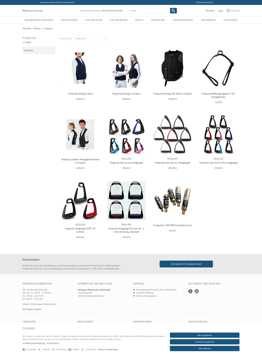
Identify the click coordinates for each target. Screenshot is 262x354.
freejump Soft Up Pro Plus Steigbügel (219, 162)
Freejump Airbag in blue (80, 93)
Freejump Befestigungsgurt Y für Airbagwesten (218, 95)
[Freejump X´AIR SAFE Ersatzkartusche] (172, 200)
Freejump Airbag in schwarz (126, 93)
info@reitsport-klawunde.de (42, 304)
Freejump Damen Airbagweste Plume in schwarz (80, 161)
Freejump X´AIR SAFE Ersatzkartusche (172, 225)
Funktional (91, 349)
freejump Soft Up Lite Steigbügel (126, 162)
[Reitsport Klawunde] (33, 10)
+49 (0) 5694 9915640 (112, 10)
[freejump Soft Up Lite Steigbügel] (126, 134)
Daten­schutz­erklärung (35, 343)
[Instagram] (196, 291)
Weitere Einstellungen (108, 349)
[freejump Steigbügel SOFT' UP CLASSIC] (80, 200)
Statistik (46, 349)
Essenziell (31, 349)
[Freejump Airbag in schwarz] (126, 68)
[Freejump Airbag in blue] (80, 68)
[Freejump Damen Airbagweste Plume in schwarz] (80, 134)
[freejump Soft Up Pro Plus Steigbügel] (218, 134)
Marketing (61, 349)
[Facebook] (190, 291)
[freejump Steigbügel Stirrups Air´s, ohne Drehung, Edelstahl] (126, 200)
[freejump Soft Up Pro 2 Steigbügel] (172, 134)
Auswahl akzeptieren (204, 341)
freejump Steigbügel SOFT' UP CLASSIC (80, 230)
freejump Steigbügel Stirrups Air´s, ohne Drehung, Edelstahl (126, 230)
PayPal (76, 349)
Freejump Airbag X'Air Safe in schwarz (172, 93)
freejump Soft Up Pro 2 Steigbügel (172, 162)
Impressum (53, 343)
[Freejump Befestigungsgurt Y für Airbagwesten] (218, 68)
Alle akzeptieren (204, 335)
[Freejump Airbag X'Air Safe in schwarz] (172, 68)
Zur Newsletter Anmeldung (186, 264)
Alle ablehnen (204, 348)
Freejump (28, 50)
